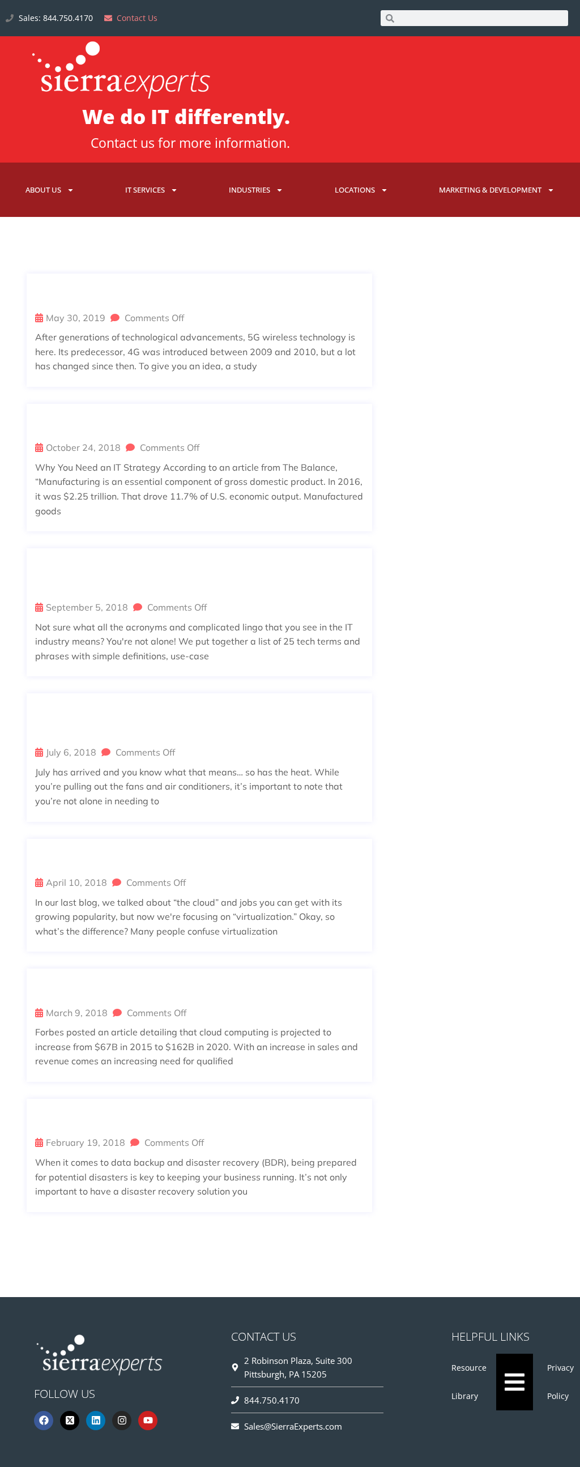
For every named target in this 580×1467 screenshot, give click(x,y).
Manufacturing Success (121, 423)
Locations (355, 190)
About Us (43, 190)
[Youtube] (147, 1420)
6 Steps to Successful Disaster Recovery (180, 1118)
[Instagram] (121, 1420)
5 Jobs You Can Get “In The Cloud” (151, 988)
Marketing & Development (490, 190)
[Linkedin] (95, 1420)
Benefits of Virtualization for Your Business (194, 858)
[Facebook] (43, 1420)
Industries (249, 190)
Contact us (123, 143)
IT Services (145, 190)
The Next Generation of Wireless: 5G (163, 293)
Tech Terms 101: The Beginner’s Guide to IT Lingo (196, 576)
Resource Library (469, 1381)
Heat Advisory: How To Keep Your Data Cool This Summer (196, 721)
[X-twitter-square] (69, 1420)
